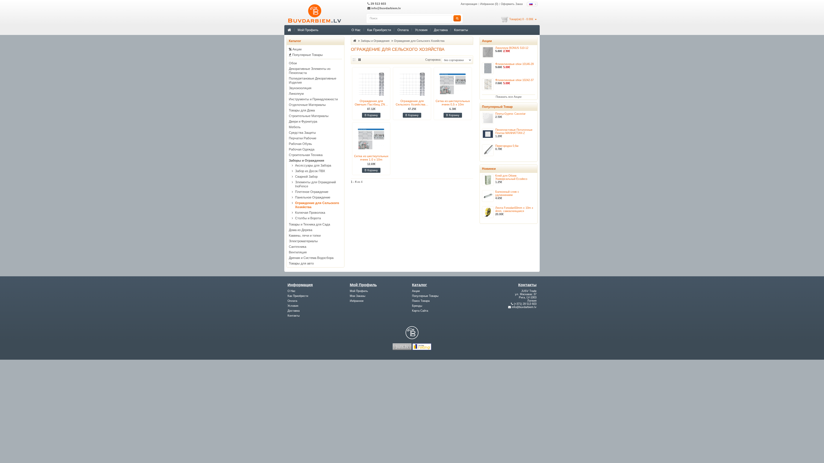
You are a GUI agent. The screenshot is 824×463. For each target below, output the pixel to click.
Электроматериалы (303, 241)
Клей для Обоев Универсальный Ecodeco (511, 177)
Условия (421, 30)
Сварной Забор (306, 176)
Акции (296, 49)
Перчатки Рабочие (302, 138)
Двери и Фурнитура (303, 121)
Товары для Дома (302, 110)
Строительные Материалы (309, 116)
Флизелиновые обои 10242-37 (514, 80)
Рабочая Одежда (301, 149)
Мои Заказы (357, 296)
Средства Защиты (302, 132)
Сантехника (297, 246)
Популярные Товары (307, 55)
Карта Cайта (420, 310)
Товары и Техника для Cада (309, 224)
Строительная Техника (306, 155)
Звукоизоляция (300, 88)
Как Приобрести (379, 30)
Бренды (417, 305)
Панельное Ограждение (312, 197)
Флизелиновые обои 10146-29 (514, 64)
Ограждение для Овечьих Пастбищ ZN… (371, 102)
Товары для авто (301, 263)
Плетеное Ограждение (311, 192)
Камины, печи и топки (305, 235)
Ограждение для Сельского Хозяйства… (412, 102)
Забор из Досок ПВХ (310, 171)
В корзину (371, 115)
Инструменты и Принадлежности (313, 99)
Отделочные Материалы (307, 105)
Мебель (295, 127)
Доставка (441, 30)
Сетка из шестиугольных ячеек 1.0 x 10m (371, 157)
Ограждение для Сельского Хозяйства (419, 40)
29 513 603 (378, 3)
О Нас (356, 30)
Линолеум (296, 93)
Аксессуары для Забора (313, 165)
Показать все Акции (508, 96)
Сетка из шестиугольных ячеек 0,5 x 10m (453, 102)
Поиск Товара (421, 300)
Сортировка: (433, 59)
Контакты (461, 30)
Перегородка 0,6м (506, 145)
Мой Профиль (308, 30)
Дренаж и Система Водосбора (311, 258)
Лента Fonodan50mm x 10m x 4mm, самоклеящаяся (514, 209)
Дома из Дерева (300, 230)
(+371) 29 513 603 (525, 303)
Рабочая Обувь (300, 144)
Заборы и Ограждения (306, 160)
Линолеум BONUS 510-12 (511, 48)
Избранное (357, 300)
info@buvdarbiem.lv (385, 8)
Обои (293, 63)
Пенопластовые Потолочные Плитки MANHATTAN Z (513, 131)
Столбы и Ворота (308, 218)
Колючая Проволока (310, 212)
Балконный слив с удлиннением (507, 193)
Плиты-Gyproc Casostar (510, 113)
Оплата (403, 30)
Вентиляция (298, 252)
